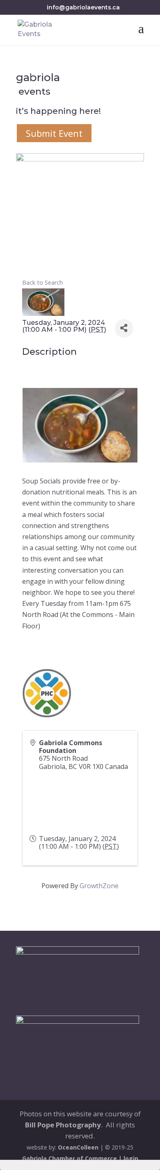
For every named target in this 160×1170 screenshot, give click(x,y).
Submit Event (54, 133)
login (130, 1158)
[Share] (124, 328)
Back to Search (42, 282)
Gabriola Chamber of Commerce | (72, 1158)
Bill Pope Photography (63, 1124)
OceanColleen (78, 1147)
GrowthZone (99, 885)
